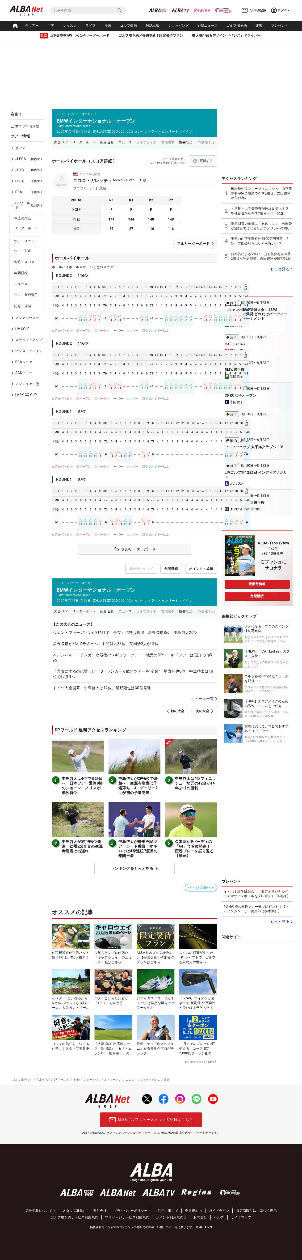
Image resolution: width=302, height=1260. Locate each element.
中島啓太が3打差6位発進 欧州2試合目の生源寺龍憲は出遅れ (82, 846)
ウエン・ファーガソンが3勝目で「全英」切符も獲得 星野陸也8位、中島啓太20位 (125, 632)
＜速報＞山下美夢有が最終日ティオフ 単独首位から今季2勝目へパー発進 (261, 211)
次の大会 (202, 711)
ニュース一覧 (202, 698)
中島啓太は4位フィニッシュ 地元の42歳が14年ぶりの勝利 (195, 783)
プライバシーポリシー (130, 1211)
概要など (186, 142)
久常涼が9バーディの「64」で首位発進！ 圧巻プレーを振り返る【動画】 (194, 848)
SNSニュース (207, 25)
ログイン (283, 10)
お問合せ (200, 1217)
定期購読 (257, 596)
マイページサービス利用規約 (127, 1217)
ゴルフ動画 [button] (128, 25)
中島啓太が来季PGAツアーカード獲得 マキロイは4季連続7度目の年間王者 (138, 848)
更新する (206, 161)
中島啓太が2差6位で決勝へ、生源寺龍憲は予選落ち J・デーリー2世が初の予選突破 (138, 785)
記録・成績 (22, 306)
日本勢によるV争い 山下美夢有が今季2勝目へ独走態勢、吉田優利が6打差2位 (261, 256)
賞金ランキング (141, 569)
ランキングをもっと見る (132, 868)
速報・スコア (24, 262)
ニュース (21, 284)
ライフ (90, 25)
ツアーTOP (22, 251)
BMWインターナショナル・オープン (97, 1079)
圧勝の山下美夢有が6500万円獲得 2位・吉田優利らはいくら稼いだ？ (259, 241)
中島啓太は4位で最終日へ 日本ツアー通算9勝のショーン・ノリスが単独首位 (82, 785)
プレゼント (279, 25)
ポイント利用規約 (169, 1217)
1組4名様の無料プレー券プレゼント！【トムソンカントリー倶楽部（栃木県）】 (256, 909)
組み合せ (107, 142)
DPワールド (61, 1079)
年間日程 (21, 273)
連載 (259, 25)
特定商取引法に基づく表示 (256, 1211)
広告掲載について (38, 1211)
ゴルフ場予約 (236, 25)
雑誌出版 (152, 25)
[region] (28, 268)
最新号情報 (257, 584)
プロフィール (83, 188)
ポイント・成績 (201, 569)
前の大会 (178, 711)
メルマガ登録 (257, 10)
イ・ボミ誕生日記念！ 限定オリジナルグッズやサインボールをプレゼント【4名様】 (257, 894)
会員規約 (192, 1211)
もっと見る (279, 269)
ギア (50, 25)
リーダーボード (26, 228)
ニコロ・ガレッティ (92, 180)
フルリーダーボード (193, 244)
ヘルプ (219, 1217)
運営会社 (100, 1211)
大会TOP (61, 142)
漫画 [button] (108, 25)
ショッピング (178, 25)
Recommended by (196, 1062)
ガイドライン (219, 1211)
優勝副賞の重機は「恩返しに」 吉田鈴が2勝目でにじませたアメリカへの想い (261, 226)
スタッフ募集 (73, 1211)
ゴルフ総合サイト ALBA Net (31, 1079)
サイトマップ (241, 1217)
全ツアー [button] (32, 25)
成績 (102, 188)
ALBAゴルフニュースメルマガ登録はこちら (155, 1119)
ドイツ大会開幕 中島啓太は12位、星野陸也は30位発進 (104, 688)
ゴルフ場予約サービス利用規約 (74, 1217)
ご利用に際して (166, 1211)
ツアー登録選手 (26, 295)
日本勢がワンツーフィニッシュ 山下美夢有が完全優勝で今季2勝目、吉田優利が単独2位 (261, 193)
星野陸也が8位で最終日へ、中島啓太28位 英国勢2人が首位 (106, 643)
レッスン (70, 25)
